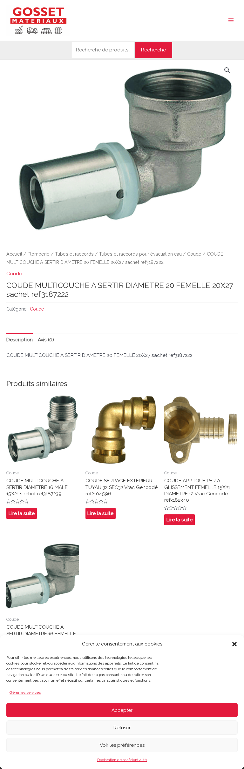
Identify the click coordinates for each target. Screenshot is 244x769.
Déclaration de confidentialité (122, 760)
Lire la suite (22, 513)
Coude (194, 254)
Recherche (153, 50)
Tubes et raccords (74, 254)
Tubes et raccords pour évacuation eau (140, 254)
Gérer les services (25, 692)
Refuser (122, 728)
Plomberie (39, 254)
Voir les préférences (122, 745)
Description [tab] (19, 340)
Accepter (122, 710)
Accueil (14, 254)
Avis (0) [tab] (46, 340)
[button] (234, 644)
